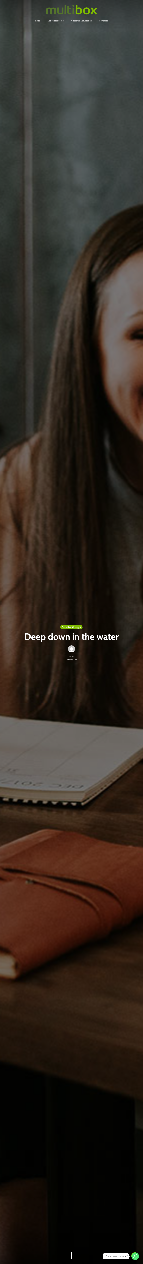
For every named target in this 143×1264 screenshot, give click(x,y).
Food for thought (71, 627)
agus (71, 656)
